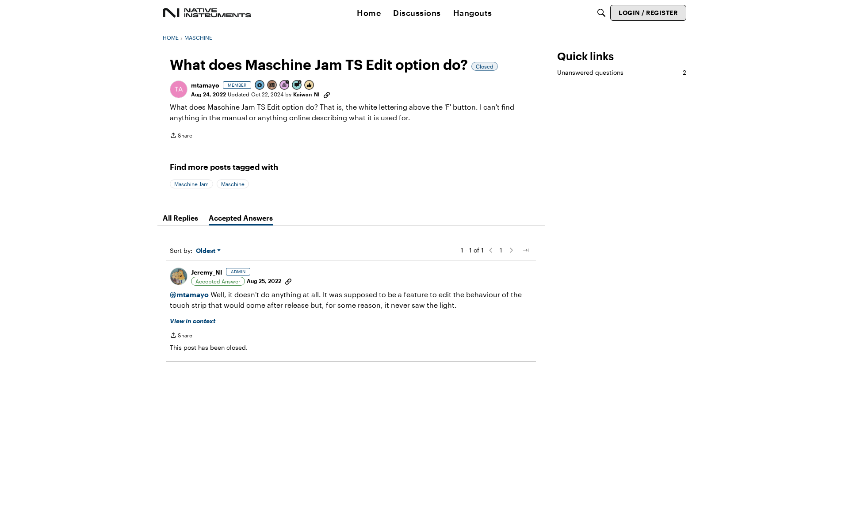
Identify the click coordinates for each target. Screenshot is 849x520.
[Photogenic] (260, 85)
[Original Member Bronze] (272, 85)
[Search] (601, 13)
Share (181, 136)
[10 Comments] (297, 85)
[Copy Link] (326, 94)
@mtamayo (189, 294)
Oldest (206, 251)
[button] (178, 89)
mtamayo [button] (205, 85)
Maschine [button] (233, 184)
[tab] (180, 218)
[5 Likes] (309, 85)
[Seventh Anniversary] (284, 85)
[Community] (207, 13)
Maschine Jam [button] (191, 184)
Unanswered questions (621, 72)
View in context (192, 321)
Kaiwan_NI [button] (306, 94)
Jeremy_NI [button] (206, 272)
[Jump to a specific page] (525, 250)
